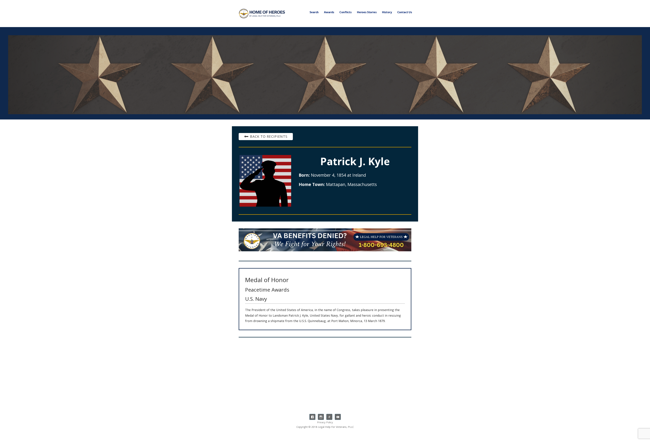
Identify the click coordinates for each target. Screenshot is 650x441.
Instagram (321, 417)
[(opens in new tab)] (325, 239)
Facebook (312, 417)
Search (314, 12)
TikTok (329, 417)
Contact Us (404, 12)
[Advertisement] (325, 368)
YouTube (338, 417)
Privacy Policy (325, 422)
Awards (329, 12)
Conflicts (345, 12)
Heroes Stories (367, 12)
